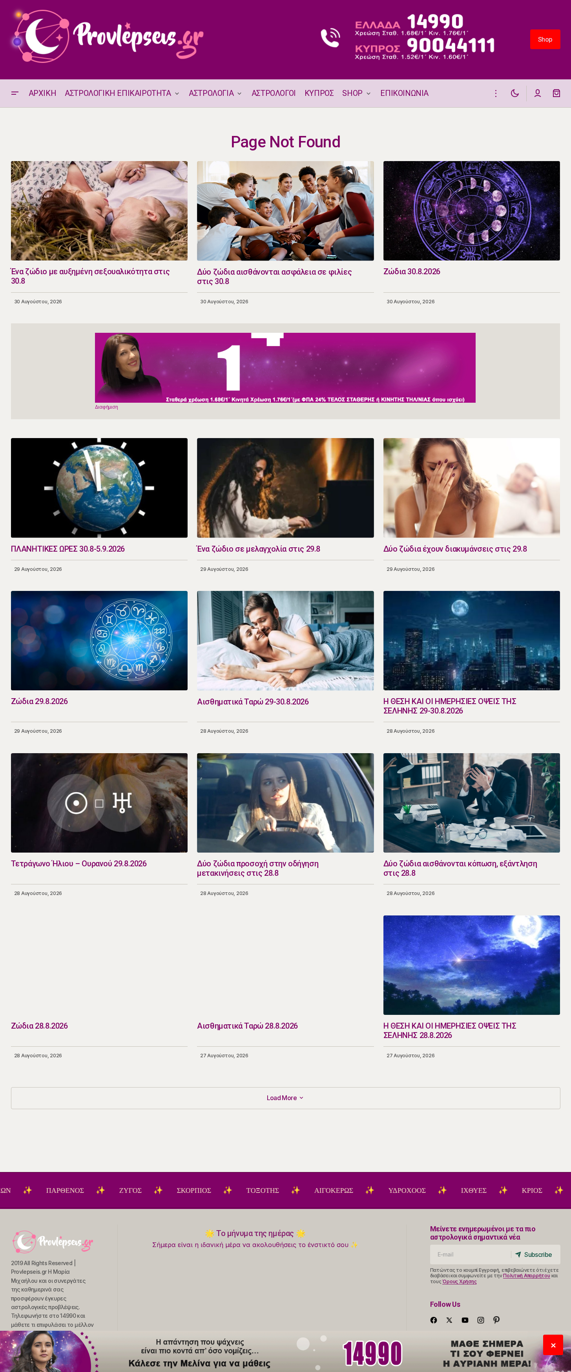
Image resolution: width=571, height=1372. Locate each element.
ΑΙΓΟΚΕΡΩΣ (284, 1190)
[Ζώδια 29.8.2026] (99, 640)
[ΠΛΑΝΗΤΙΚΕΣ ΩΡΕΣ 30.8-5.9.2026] (99, 487)
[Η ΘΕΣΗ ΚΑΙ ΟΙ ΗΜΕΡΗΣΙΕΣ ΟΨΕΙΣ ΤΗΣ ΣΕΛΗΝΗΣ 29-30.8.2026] (471, 640)
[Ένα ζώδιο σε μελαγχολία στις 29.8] (285, 488)
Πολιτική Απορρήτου (526, 1275)
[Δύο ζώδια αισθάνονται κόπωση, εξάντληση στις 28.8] (471, 803)
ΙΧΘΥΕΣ (424, 1190)
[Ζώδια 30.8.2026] (471, 210)
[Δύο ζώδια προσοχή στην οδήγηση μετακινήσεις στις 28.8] (285, 803)
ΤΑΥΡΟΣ (541, 1190)
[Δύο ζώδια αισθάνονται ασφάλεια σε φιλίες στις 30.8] (285, 211)
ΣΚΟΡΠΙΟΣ (144, 1190)
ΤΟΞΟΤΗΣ (213, 1190)
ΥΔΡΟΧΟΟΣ (357, 1190)
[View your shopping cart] (556, 93)
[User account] (537, 93)
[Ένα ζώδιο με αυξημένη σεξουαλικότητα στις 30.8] (99, 210)
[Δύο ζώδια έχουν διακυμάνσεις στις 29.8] (471, 487)
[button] (14, 93)
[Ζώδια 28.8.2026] (99, 965)
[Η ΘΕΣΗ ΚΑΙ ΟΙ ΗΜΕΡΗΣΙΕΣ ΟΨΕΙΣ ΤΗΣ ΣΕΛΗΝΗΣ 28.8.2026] (471, 965)
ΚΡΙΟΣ (482, 1190)
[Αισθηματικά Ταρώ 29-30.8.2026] (285, 641)
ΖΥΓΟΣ (80, 1190)
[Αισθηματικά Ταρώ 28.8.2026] (285, 965)
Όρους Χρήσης (459, 1281)
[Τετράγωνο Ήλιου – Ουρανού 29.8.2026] (99, 803)
